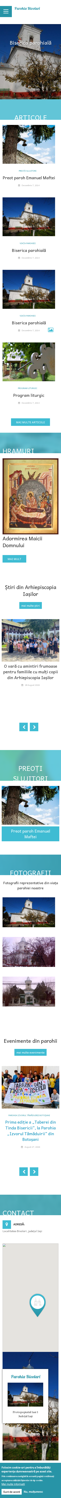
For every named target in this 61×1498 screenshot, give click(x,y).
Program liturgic (27, 388)
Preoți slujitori (27, 170)
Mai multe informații (13, 1484)
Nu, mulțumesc (33, 1491)
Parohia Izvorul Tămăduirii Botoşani (29, 1115)
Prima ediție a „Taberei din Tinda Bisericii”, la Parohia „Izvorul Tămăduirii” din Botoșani (30, 1130)
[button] (37, 1305)
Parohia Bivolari (27, 8)
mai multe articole (30, 422)
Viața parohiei (28, 243)
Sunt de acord (11, 1492)
